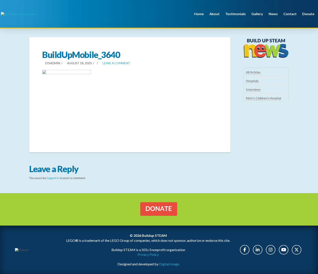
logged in (53, 178)
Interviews (253, 89)
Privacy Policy (148, 254)
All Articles (253, 72)
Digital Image (169, 264)
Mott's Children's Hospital (263, 98)
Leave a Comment (116, 63)
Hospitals (252, 81)
